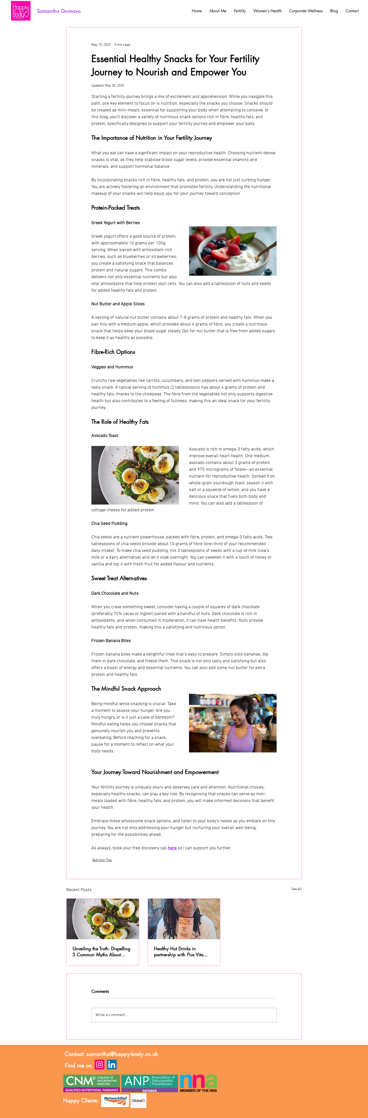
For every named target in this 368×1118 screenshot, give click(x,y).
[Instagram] (99, 1064)
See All (296, 889)
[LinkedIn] (112, 1064)
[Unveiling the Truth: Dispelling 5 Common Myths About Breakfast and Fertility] (103, 919)
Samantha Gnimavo (59, 11)
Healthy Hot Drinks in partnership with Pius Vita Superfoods (178, 951)
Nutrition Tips (102, 860)
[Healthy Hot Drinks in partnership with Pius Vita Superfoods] (184, 919)
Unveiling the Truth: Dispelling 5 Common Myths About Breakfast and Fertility (101, 951)
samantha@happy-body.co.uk (122, 1053)
